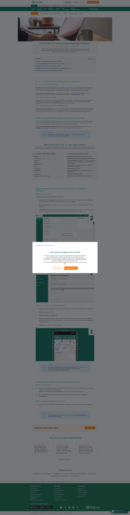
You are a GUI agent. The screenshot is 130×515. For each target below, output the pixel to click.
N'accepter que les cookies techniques (44, 245)
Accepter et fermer (70, 268)
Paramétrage (57, 268)
